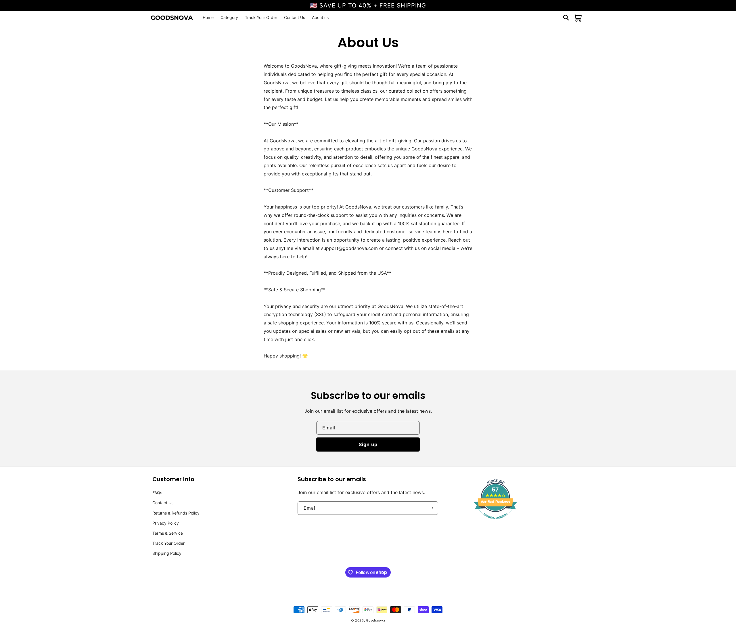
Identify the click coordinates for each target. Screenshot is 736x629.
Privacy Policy (165, 523)
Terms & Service (167, 533)
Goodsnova (375, 620)
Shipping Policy (166, 553)
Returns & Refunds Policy (176, 513)
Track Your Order (168, 543)
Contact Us (162, 502)
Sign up (368, 444)
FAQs (157, 492)
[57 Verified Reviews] (495, 522)
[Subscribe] (431, 508)
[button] (566, 17)
